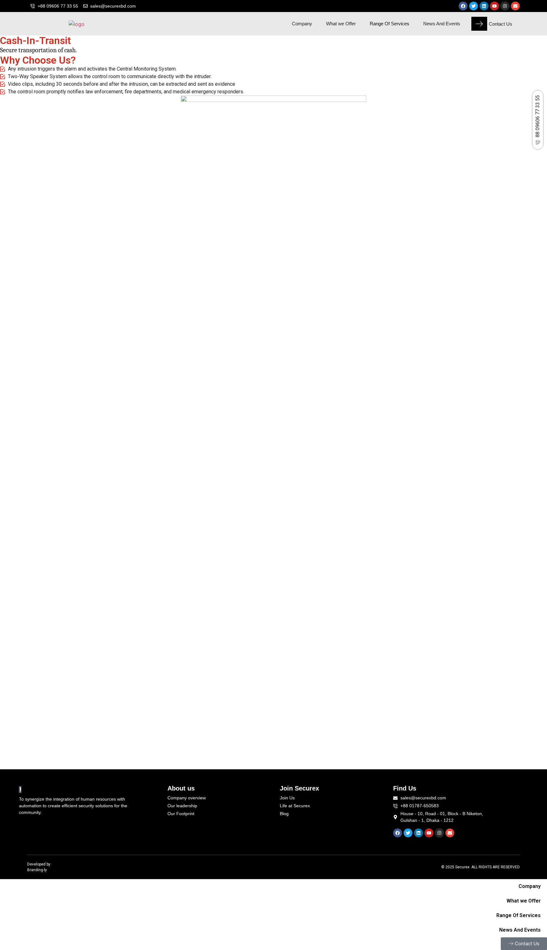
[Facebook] (463, 6)
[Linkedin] (484, 6)
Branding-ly (37, 870)
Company (302, 23)
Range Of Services (389, 23)
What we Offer (341, 23)
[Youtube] (494, 6)
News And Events (441, 23)
